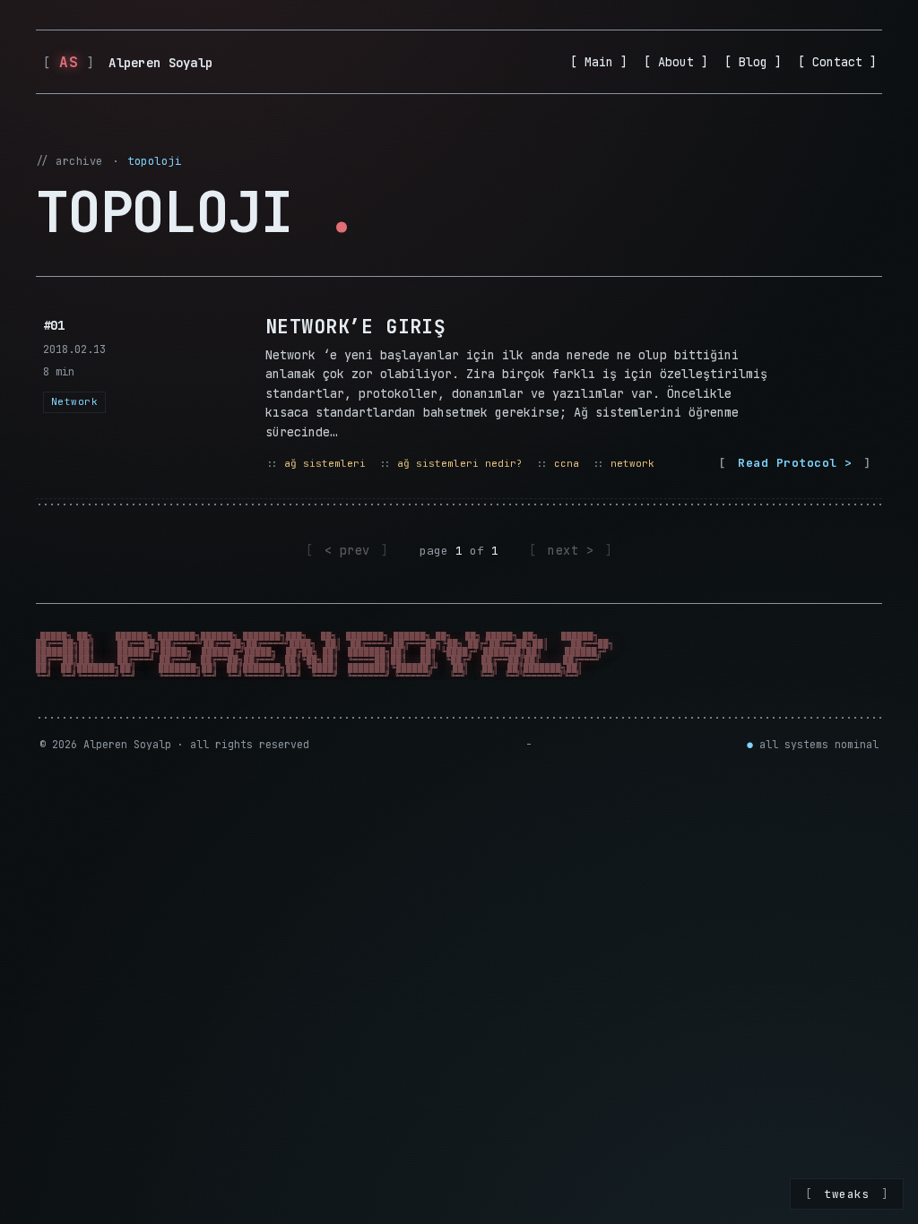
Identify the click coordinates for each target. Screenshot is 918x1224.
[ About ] (676, 62)
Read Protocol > (795, 462)
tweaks (846, 1194)
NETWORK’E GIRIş (355, 327)
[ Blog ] (753, 62)
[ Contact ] (837, 62)
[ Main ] (599, 62)
